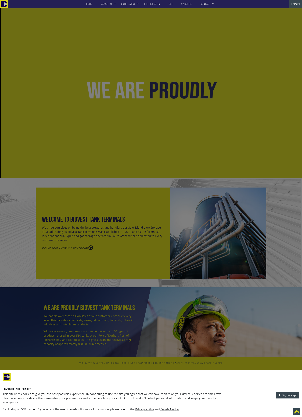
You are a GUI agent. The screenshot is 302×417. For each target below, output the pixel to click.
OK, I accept (289, 395)
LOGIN (295, 4)
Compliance (128, 4)
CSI (171, 4)
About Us (107, 4)
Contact (206, 4)
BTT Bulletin (152, 4)
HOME (89, 4)
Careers (186, 4)
